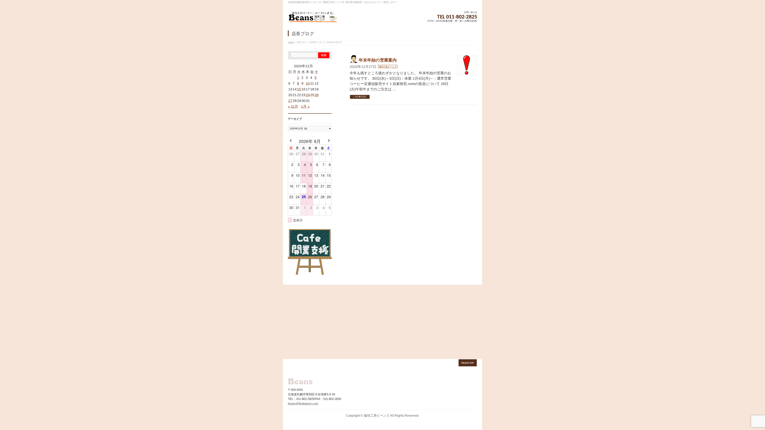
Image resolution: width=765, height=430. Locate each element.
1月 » (305, 106)
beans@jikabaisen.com (303, 403)
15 (299, 89)
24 (308, 95)
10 (308, 83)
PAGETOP (467, 363)
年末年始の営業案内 (378, 60)
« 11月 (293, 106)
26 (317, 95)
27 (290, 101)
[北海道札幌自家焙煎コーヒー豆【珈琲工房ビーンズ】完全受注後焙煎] (313, 18)
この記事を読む (360, 97)
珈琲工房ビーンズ (387, 66)
